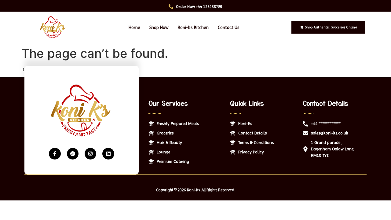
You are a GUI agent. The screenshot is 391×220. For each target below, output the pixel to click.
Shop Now (159, 27)
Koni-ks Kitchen (193, 27)
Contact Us (228, 27)
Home (134, 27)
